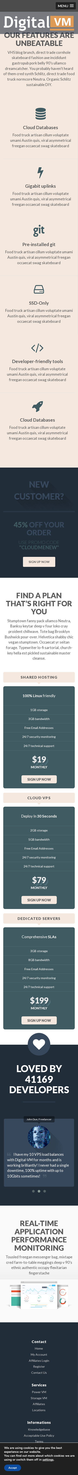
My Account (39, 1354)
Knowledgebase (39, 1429)
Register (39, 1366)
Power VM (39, 1392)
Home (39, 1348)
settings (48, 1460)
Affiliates (39, 1404)
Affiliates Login (39, 1360)
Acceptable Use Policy (39, 1435)
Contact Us (39, 1372)
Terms (39, 1441)
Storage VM (39, 1398)
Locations (39, 1410)
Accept (12, 1468)
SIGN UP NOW (39, 562)
